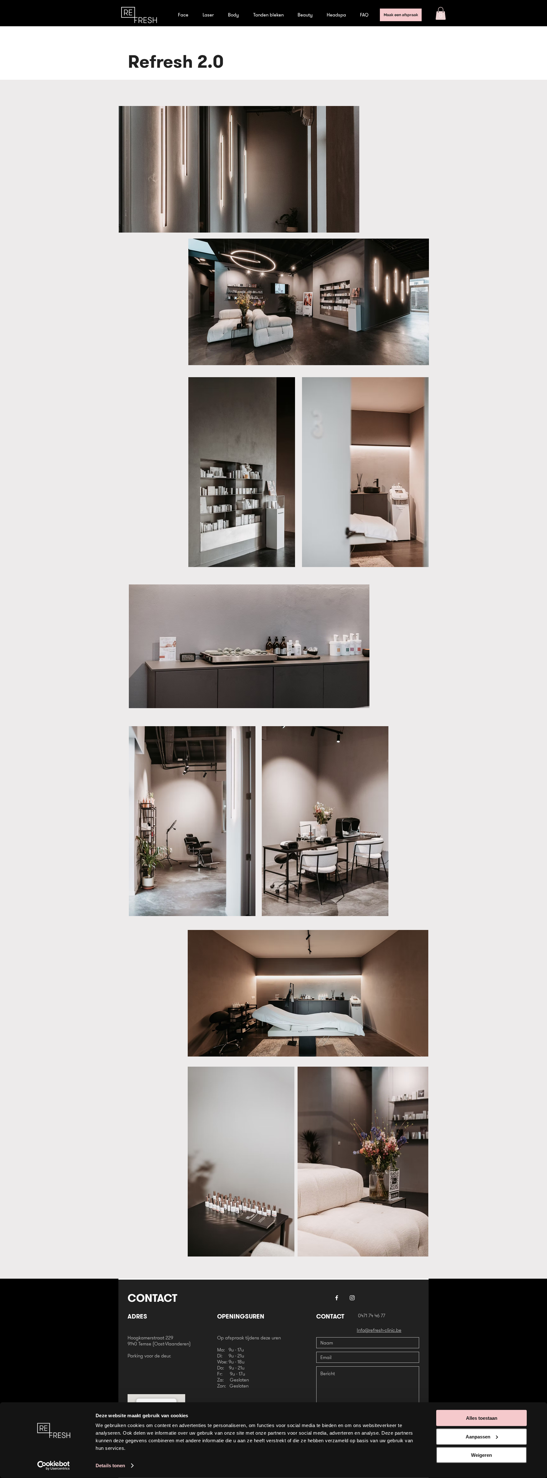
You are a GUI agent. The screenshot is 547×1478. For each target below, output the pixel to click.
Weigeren (481, 1455)
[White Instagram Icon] (352, 1297)
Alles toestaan (481, 1418)
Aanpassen (478, 1436)
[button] (440, 13)
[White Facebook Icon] (336, 1297)
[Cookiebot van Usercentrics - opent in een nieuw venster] (53, 1465)
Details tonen (110, 1465)
